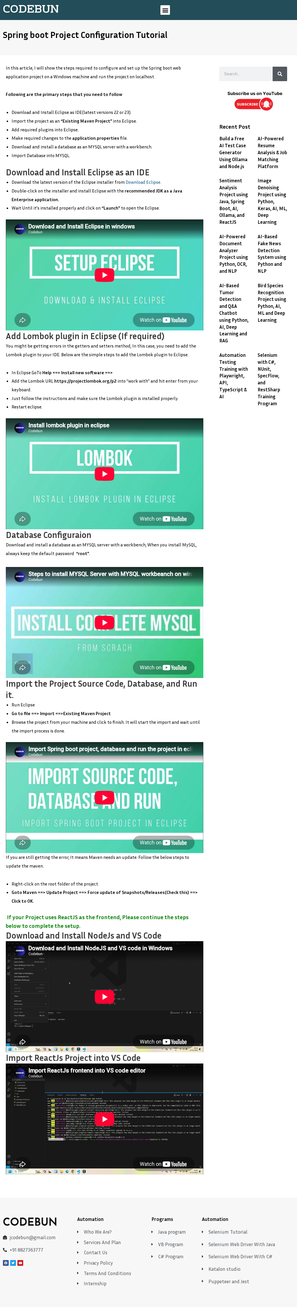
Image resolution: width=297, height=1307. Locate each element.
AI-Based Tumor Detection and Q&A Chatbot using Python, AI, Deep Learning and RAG (234, 312)
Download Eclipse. (143, 182)
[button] (165, 10)
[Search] (280, 74)
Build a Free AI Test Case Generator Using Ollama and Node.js (233, 152)
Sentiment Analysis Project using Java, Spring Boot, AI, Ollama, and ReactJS (233, 201)
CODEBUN (31, 10)
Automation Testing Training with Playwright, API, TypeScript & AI (233, 375)
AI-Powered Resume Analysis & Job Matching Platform (272, 152)
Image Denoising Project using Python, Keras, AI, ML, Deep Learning (272, 201)
